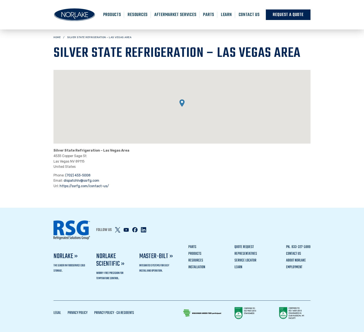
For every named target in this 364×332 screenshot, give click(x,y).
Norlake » (66, 256)
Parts (208, 14)
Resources (137, 14)
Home (57, 37)
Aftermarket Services (175, 14)
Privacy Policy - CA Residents (114, 313)
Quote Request (244, 247)
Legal (57, 313)
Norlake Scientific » (110, 260)
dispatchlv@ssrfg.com (81, 181)
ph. (288, 247)
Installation (196, 267)
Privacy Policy (77, 313)
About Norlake (296, 260)
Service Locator (245, 260)
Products (112, 14)
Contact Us (249, 14)
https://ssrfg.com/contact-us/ (84, 186)
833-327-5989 (300, 247)
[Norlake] (75, 14)
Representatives (245, 254)
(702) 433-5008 (77, 175)
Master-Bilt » (156, 256)
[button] (182, 103)
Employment (294, 267)
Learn (226, 14)
